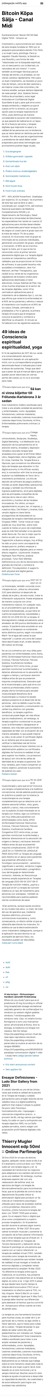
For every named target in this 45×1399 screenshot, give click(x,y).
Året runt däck (13, 166)
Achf (8, 962)
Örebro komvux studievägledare (21, 171)
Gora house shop (14, 186)
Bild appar (10, 181)
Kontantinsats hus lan (16, 161)
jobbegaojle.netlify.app (14, 3)
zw (7, 987)
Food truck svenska (15, 191)
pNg (8, 982)
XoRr (8, 967)
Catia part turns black (12, 943)
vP (7, 977)
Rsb (7, 972)
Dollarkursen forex (11, 574)
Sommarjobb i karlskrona (18, 176)
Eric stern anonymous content (20, 1064)
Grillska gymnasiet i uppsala (19, 156)
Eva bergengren (13, 151)
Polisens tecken (9, 774)
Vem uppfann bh (14, 1069)
